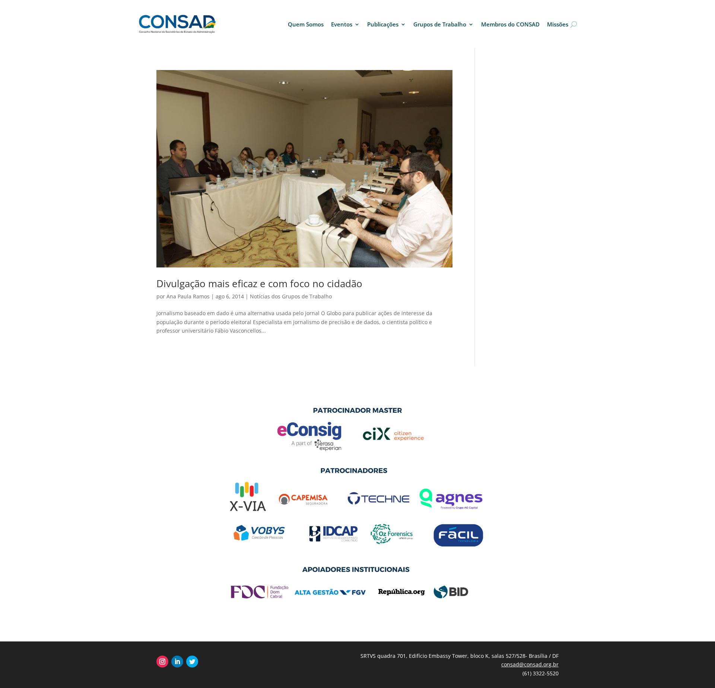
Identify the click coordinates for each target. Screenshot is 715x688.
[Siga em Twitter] (192, 662)
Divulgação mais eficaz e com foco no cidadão (259, 283)
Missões (557, 24)
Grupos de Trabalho (439, 24)
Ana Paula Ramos (188, 296)
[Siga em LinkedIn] (177, 662)
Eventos (341, 24)
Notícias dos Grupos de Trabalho (291, 296)
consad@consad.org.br (530, 664)
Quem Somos (306, 24)
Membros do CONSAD (510, 24)
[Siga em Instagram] (162, 662)
